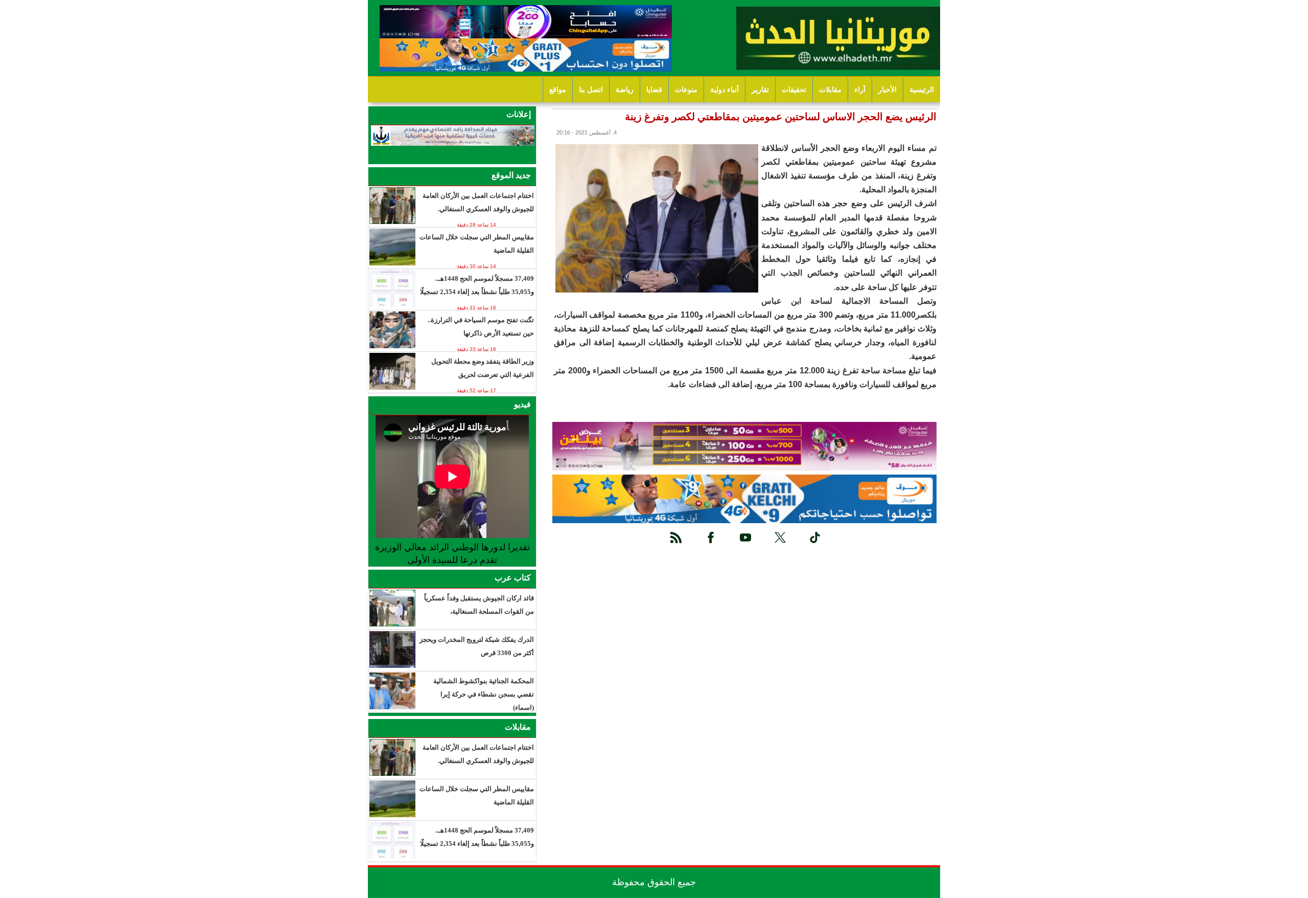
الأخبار (887, 90)
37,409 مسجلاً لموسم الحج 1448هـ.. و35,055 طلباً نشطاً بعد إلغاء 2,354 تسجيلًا (477, 285)
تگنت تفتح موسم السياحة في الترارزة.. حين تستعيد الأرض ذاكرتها (481, 326)
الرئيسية (921, 90)
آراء (860, 90)
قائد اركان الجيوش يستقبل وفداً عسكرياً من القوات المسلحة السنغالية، (479, 604)
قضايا (654, 90)
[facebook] (710, 537)
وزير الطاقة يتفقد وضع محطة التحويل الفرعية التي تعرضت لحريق (482, 367)
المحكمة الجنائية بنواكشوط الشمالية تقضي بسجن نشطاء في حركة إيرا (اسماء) (483, 694)
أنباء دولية (724, 90)
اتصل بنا (591, 90)
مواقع (557, 90)
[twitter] (780, 537)
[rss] (676, 537)
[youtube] (745, 537)
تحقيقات (794, 90)
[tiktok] (815, 537)
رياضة (625, 90)
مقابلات (830, 90)
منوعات (686, 90)
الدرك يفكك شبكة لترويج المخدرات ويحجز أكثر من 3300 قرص (476, 646)
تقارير (760, 90)
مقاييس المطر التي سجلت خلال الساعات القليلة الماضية (476, 243)
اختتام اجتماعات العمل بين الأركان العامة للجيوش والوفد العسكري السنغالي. (478, 202)
